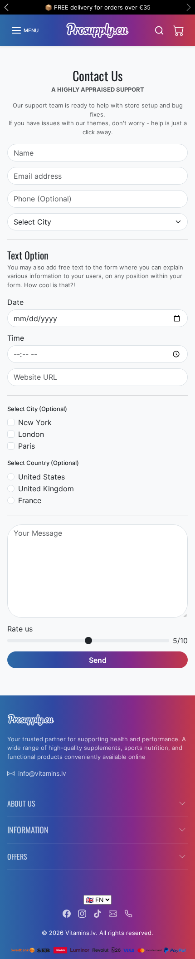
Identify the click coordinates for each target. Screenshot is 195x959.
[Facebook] (66, 913)
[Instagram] (82, 913)
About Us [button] (21, 803)
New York (35, 422)
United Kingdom (46, 488)
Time (15, 337)
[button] (24, 30)
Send (98, 660)
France (29, 500)
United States (41, 476)
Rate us (20, 628)
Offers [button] (17, 856)
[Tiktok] (97, 913)
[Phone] (128, 913)
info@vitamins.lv (42, 773)
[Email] (113, 913)
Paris (26, 445)
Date (15, 302)
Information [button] (28, 830)
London (31, 434)
